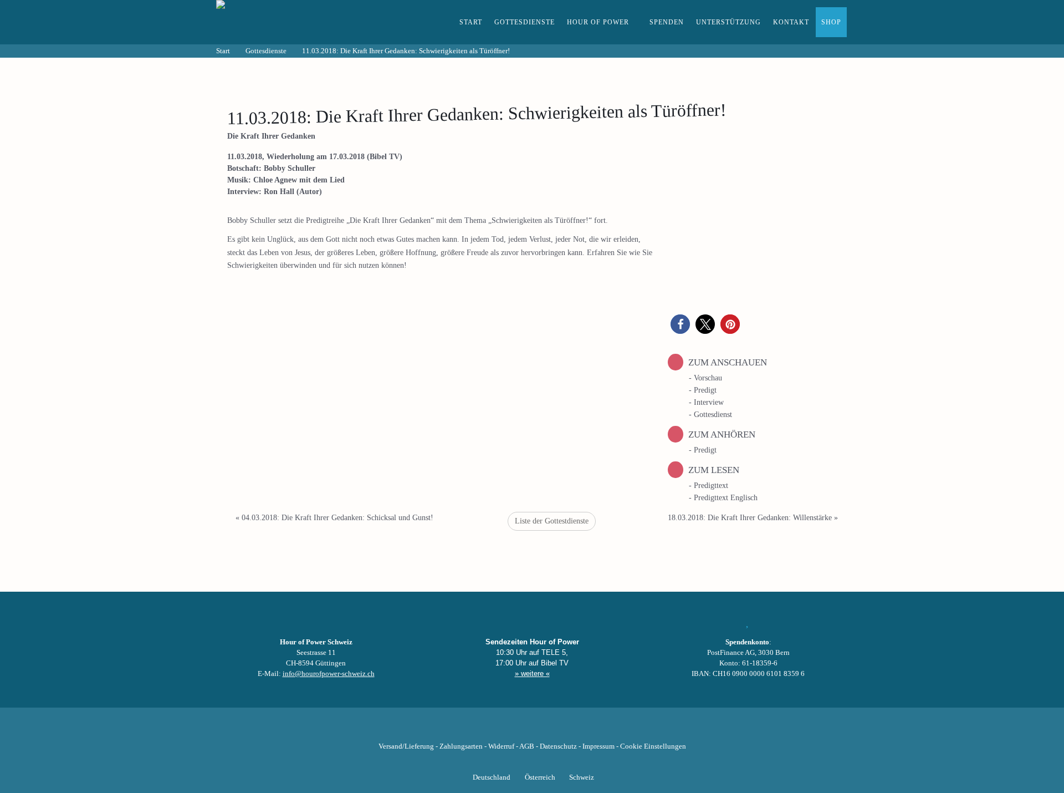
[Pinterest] (551, 729)
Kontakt (791, 22)
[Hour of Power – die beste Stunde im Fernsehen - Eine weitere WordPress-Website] (277, 22)
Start (470, 22)
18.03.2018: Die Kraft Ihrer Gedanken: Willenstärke (753, 518)
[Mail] (588, 729)
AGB (526, 746)
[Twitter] (494, 729)
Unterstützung (728, 22)
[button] (680, 324)
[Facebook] (475, 729)
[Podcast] (569, 729)
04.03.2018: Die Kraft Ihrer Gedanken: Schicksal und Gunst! (334, 518)
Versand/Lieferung (406, 746)
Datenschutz (558, 746)
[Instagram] (532, 729)
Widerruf (501, 746)
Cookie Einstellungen (653, 746)
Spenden (666, 22)
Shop (831, 22)
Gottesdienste (524, 22)
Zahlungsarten (461, 746)
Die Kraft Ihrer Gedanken (271, 136)
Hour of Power (598, 22)
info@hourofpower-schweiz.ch (329, 674)
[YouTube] (513, 729)
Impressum (598, 746)
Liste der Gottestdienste (552, 521)
